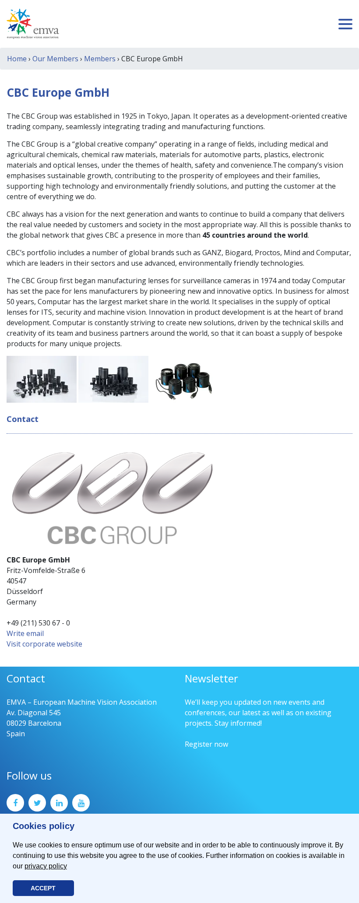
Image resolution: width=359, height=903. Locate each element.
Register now (206, 744)
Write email (25, 633)
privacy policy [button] (46, 866)
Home (17, 58)
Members (100, 58)
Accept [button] (43, 888)
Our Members (55, 58)
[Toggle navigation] (345, 24)
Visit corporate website (44, 644)
